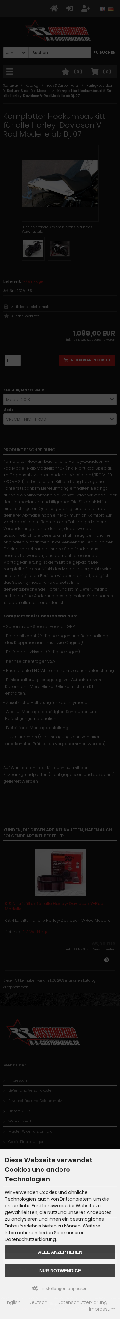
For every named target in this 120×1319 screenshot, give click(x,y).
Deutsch (37, 1302)
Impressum (102, 1309)
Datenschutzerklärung (82, 1302)
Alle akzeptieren (60, 1252)
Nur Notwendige (60, 1270)
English (12, 1302)
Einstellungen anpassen (63, 1288)
